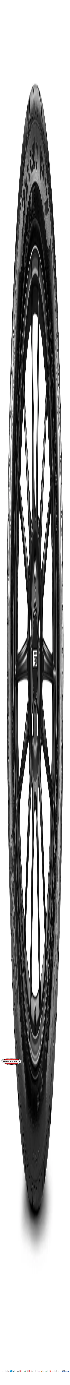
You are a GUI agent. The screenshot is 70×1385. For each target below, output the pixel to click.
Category (10, 558)
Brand (9, 532)
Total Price (8, 297)
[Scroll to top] (4, 1382)
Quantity (7, 287)
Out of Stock (9, 306)
